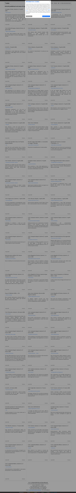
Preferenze (29, 16)
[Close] (49, 1)
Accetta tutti (46, 16)
